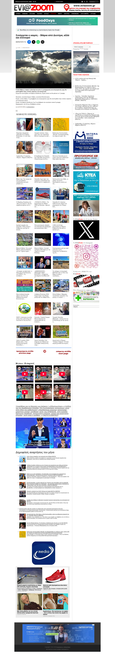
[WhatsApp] (38, 42)
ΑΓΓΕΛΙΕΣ (93, 13)
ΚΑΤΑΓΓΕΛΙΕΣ (59, 1)
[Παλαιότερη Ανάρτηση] (63, 354)
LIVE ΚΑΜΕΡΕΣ (85, 13)
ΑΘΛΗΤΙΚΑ (67, 13)
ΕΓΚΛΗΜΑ (32, 13)
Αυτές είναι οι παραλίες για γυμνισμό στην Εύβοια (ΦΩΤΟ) (41, 456)
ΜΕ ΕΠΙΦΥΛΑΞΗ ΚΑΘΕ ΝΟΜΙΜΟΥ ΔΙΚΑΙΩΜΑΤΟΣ (57, 649)
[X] (33, 42)
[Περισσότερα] (42, 42)
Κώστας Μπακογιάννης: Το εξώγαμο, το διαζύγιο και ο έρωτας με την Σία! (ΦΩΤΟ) (47, 523)
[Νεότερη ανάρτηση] (25, 354)
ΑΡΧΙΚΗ (18, 13)
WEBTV (60, 13)
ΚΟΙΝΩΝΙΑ (25, 13)
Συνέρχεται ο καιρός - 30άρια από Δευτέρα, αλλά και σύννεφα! (42, 36)
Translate (85, 49)
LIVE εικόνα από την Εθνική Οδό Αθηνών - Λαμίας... (85, 79)
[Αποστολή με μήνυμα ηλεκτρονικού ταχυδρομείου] (17, 111)
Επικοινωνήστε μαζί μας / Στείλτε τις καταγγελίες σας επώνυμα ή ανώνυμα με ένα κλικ (41, 508)
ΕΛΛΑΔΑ (46, 13)
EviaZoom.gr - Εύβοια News (63, 647)
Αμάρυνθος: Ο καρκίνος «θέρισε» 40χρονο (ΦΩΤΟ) (85, 124)
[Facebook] (82, 1)
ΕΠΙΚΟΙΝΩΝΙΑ (75, 13)
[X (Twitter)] (84, 1)
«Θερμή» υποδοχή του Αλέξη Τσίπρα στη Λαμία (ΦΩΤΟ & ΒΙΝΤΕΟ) (43, 491)
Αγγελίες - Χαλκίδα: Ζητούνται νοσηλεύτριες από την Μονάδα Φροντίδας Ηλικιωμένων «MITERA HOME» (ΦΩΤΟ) (86, 98)
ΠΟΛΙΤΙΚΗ (39, 13)
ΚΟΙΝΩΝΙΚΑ (30, 107)
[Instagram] (87, 1)
